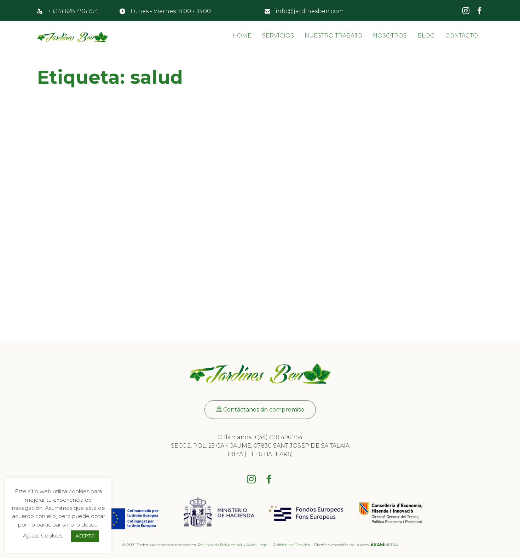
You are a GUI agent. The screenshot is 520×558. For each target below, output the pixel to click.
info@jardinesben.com (310, 11)
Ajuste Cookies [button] (42, 535)
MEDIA (384, 544)
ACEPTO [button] (85, 536)
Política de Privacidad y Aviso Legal (233, 544)
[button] (260, 409)
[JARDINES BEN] (72, 37)
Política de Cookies (291, 544)
